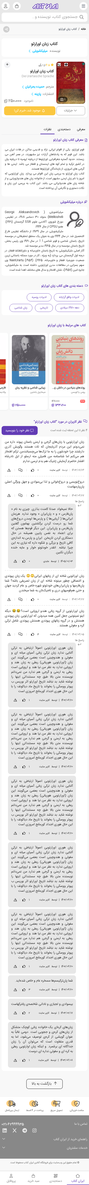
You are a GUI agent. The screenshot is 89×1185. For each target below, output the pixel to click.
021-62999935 (13, 1124)
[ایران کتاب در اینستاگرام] (34, 1131)
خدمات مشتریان (77, 1148)
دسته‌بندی (64, 129)
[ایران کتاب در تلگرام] (25, 1131)
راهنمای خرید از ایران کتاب (70, 1139)
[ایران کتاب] (45, 6)
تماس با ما (80, 1124)
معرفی (81, 129)
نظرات (47, 129)
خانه (83, 29)
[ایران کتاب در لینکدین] (5, 1131)
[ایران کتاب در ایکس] (15, 1131)
